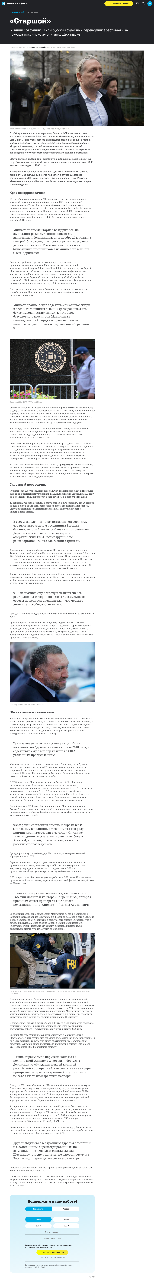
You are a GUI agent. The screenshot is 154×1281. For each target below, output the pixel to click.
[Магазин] (137, 3)
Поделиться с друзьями (51, 1257)
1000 (65, 1219)
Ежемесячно (39, 1209)
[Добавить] (149, 3)
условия (68, 1245)
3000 (37, 1219)
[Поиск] (143, 3)
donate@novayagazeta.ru (59, 1265)
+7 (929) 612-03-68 (38, 1267)
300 (65, 1226)
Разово (66, 1209)
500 (37, 1226)
